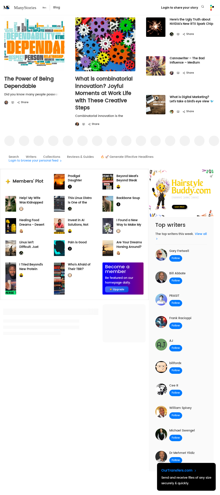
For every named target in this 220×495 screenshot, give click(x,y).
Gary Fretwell (179, 250)
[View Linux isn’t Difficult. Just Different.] (10, 248)
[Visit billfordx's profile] (21, 209)
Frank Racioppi (180, 318)
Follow (176, 258)
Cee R (173, 385)
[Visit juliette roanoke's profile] (70, 187)
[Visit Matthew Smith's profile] (172, 73)
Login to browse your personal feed (33, 160)
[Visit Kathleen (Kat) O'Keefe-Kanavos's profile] (21, 231)
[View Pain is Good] (59, 248)
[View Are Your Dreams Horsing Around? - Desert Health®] (107, 248)
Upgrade (118, 289)
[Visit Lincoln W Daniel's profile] (118, 187)
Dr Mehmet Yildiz (182, 452)
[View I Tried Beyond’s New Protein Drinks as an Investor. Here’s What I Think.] (10, 278)
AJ (171, 340)
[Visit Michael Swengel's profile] (172, 34)
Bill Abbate (177, 273)
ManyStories (25, 7)
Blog (56, 7)
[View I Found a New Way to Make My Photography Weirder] (107, 226)
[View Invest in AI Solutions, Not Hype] (59, 226)
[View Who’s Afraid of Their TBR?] (59, 278)
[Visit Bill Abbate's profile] (6, 103)
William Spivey (180, 407)
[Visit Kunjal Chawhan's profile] (172, 112)
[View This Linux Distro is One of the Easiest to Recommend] (59, 204)
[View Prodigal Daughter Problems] (59, 182)
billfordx (175, 363)
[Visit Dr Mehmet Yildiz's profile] (77, 124)
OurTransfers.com (177, 470)
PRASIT (174, 295)
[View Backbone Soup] (107, 204)
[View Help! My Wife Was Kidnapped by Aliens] (10, 204)
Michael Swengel (182, 430)
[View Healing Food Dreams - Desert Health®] (10, 226)
